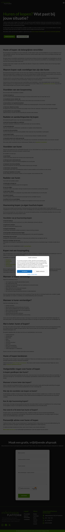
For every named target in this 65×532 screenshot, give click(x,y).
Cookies (29, 274)
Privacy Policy (34, 274)
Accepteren (24, 271)
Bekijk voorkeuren (40, 271)
